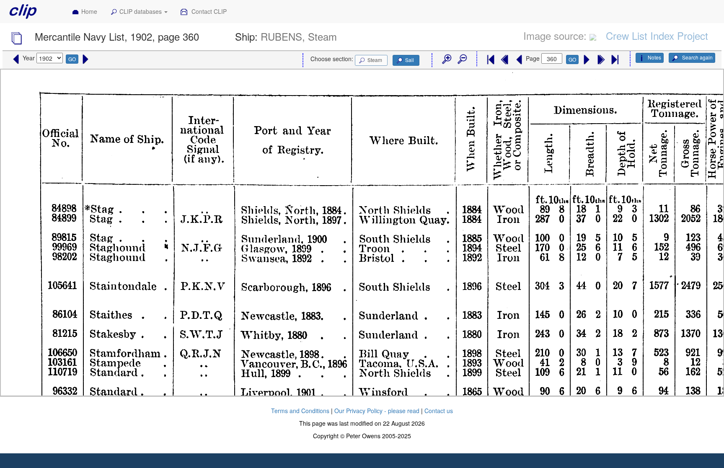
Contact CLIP (208, 11)
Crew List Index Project (657, 35)
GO (72, 58)
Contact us (438, 410)
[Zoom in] (446, 59)
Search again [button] (697, 57)
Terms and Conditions (300, 410)
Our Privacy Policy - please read (376, 410)
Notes (654, 57)
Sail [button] (409, 59)
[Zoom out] (461, 59)
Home (89, 11)
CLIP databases (141, 11)
